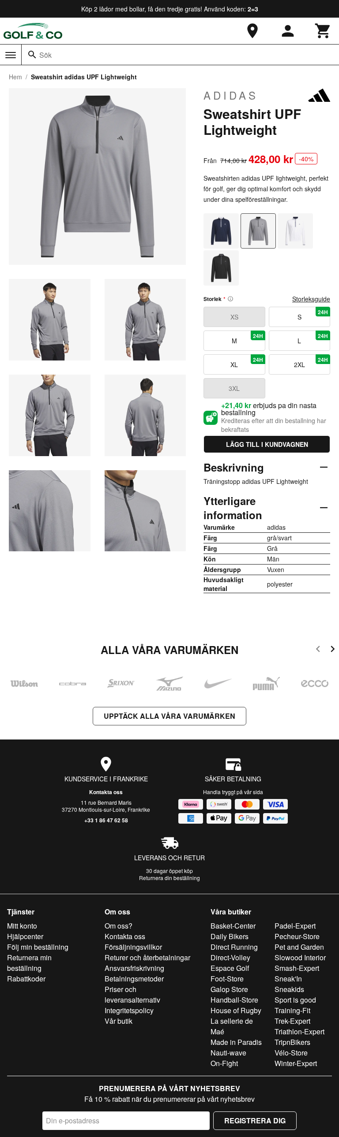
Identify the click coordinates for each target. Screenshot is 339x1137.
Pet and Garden (299, 947)
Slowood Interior (300, 957)
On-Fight (224, 1063)
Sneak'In (288, 979)
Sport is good (295, 1000)
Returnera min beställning (29, 962)
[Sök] (32, 55)
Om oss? (118, 926)
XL (246, 362)
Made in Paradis (236, 1042)
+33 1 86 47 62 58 (106, 820)
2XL (311, 362)
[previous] (318, 650)
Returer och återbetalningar (147, 957)
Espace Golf (230, 968)
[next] (332, 650)
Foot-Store (227, 979)
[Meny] (10, 55)
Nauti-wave (228, 1053)
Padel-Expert (295, 926)
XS (234, 316)
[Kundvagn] (323, 31)
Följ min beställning (37, 947)
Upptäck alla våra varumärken (169, 716)
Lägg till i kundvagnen (267, 444)
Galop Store (229, 989)
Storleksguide (311, 298)
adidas (230, 95)
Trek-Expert (292, 1021)
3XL (234, 388)
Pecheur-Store (297, 936)
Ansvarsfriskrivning (134, 968)
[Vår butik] (252, 31)
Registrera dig (255, 1120)
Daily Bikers (230, 936)
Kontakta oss (106, 791)
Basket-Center (233, 926)
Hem (15, 76)
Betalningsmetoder (134, 979)
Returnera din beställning (169, 877)
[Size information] (230, 299)
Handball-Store (234, 1000)
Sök (45, 55)
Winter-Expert (296, 1063)
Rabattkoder (26, 979)
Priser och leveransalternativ (132, 994)
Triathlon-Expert (299, 1031)
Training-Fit (292, 1010)
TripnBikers (292, 1042)
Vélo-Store (291, 1053)
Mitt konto (22, 926)
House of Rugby (236, 1010)
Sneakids (289, 989)
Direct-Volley (230, 957)
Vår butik (118, 1021)
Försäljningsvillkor (133, 947)
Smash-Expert (297, 968)
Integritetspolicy (129, 1010)
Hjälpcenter (25, 936)
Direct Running (234, 947)
